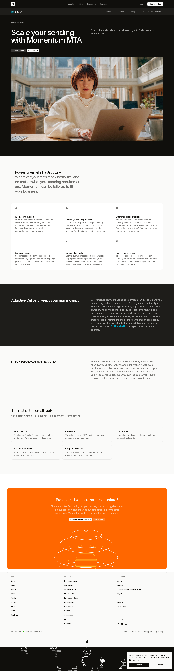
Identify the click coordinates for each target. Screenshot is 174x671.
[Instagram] (126, 624)
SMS (13, 585)
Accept (139, 665)
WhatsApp (15, 594)
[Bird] (13, 4)
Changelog (68, 615)
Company (103, 4)
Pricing (80, 4)
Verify (13, 598)
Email (13, 581)
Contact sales (155, 4)
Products (70, 4)
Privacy (120, 602)
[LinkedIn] (122, 624)
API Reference (70, 589)
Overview (108, 12)
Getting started (154, 12)
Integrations (69, 602)
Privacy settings (130, 632)
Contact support (145, 632)
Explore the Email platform (80, 519)
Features (120, 12)
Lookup (14, 602)
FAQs (142, 12)
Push (13, 611)
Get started (33, 50)
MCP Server (69, 594)
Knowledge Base (71, 598)
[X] (118, 624)
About (120, 581)
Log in (142, 4)
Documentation (70, 581)
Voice (13, 589)
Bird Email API (118, 326)
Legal (119, 594)
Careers (67, 624)
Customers (68, 606)
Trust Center (122, 606)
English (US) (158, 632)
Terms (119, 598)
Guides (67, 611)
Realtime (14, 615)
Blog (66, 619)
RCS (13, 606)
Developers (91, 4)
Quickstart (68, 585)
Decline (160, 665)
